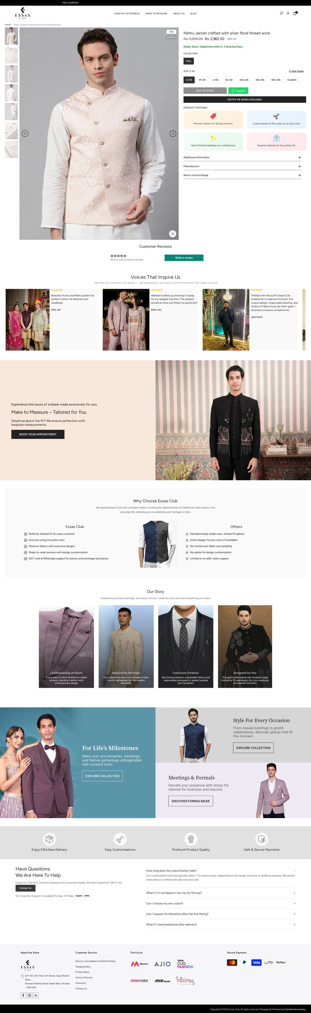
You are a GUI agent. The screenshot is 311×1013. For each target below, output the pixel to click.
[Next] (173, 133)
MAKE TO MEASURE (156, 13)
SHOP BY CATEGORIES (127, 13)
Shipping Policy (83, 966)
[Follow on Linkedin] (36, 995)
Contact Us (25, 888)
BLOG (193, 13)
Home (8, 25)
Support (241, 90)
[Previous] (25, 133)
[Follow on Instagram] (29, 995)
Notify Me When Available (245, 99)
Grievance (80, 983)
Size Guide (298, 71)
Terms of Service (84, 977)
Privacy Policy (82, 972)
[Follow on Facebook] (23, 995)
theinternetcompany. (295, 1009)
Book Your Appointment (38, 434)
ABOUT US (179, 13)
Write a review (184, 257)
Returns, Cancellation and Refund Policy (95, 961)
